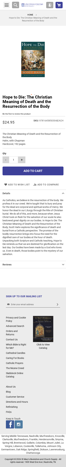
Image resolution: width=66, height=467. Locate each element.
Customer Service (15, 396)
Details (6, 193)
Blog (8, 391)
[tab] (33, 193)
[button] (49, 5)
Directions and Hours (17, 401)
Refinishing (12, 407)
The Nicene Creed (15, 368)
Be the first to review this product (17, 114)
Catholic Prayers (14, 363)
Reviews (7, 264)
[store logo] (32, 5)
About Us (11, 386)
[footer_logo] (43, 341)
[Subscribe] (57, 305)
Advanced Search (15, 326)
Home (30, 15)
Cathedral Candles (15, 353)
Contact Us (12, 339)
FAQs (9, 412)
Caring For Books (15, 358)
